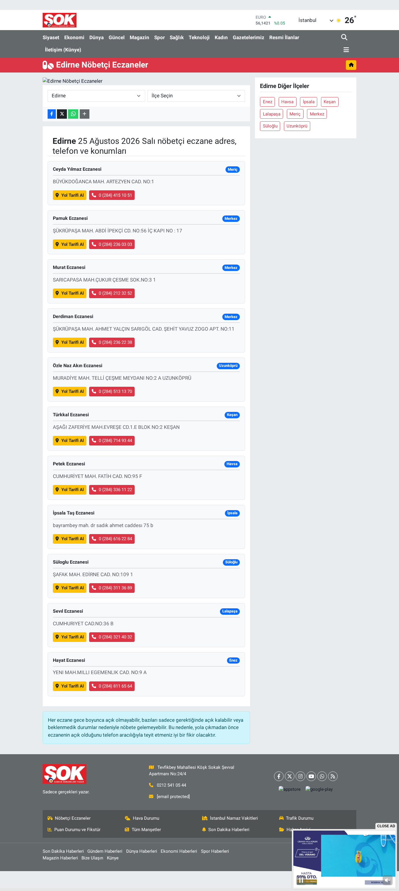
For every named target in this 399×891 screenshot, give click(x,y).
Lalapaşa (271, 114)
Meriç (295, 114)
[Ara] (344, 37)
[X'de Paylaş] (62, 114)
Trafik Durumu (299, 818)
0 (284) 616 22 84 (115, 538)
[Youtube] (311, 776)
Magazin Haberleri (60, 858)
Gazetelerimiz (248, 37)
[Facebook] (279, 776)
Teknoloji (199, 37)
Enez (267, 101)
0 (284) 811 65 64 (115, 686)
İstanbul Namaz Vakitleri (234, 818)
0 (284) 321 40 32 (115, 637)
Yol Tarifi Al (72, 195)
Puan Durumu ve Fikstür (77, 829)
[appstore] (289, 789)
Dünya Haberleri (141, 851)
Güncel (117, 37)
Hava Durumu (146, 818)
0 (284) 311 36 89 (115, 587)
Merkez (317, 114)
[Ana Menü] (345, 50)
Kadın (221, 37)
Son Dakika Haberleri (228, 829)
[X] (289, 776)
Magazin (139, 37)
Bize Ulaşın (92, 858)
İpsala (309, 101)
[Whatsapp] (322, 776)
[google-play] (319, 789)
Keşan (330, 101)
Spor (159, 37)
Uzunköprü (297, 126)
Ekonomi (74, 37)
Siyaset (51, 37)
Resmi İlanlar (284, 37)
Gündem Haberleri (104, 851)
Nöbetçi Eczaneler (73, 818)
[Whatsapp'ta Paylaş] (73, 114)
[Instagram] (300, 776)
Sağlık (177, 37)
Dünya (96, 37)
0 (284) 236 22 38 (115, 342)
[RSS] (333, 776)
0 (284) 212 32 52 (115, 293)
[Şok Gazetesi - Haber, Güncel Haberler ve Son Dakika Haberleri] (60, 20)
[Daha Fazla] (84, 114)
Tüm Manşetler (146, 829)
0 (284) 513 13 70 (115, 391)
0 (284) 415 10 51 (115, 195)
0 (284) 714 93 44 (115, 440)
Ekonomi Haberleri (179, 851)
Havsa (287, 101)
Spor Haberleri (215, 851)
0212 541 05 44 (171, 785)
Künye (113, 858)
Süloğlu (270, 126)
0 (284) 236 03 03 (115, 244)
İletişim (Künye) (63, 50)
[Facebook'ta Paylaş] (52, 114)
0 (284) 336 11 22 (115, 489)
